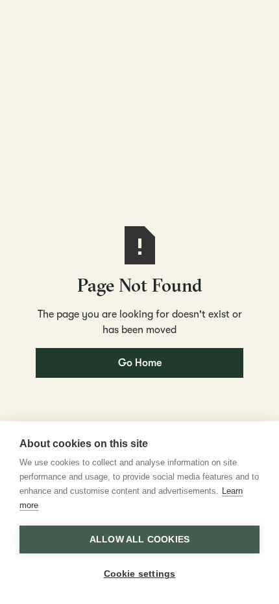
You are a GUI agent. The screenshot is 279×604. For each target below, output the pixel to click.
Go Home (140, 363)
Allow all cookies (139, 539)
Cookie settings (140, 574)
